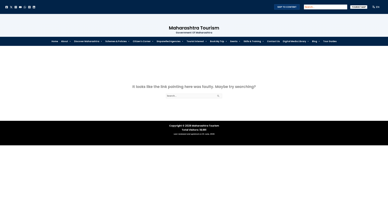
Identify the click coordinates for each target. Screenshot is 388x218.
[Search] (346, 7)
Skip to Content (286, 6)
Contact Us (273, 41)
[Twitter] (11, 7)
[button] (358, 7)
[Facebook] (6, 7)
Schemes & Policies (116, 41)
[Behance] (20, 7)
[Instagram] (15, 7)
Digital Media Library (294, 41)
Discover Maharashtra (86, 41)
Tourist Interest (195, 41)
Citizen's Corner (142, 41)
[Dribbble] (24, 7)
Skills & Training (252, 41)
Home (55, 41)
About (64, 41)
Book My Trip (217, 41)
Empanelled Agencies (169, 41)
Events (233, 41)
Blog (314, 41)
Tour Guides (330, 41)
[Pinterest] (29, 7)
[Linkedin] (34, 7)
